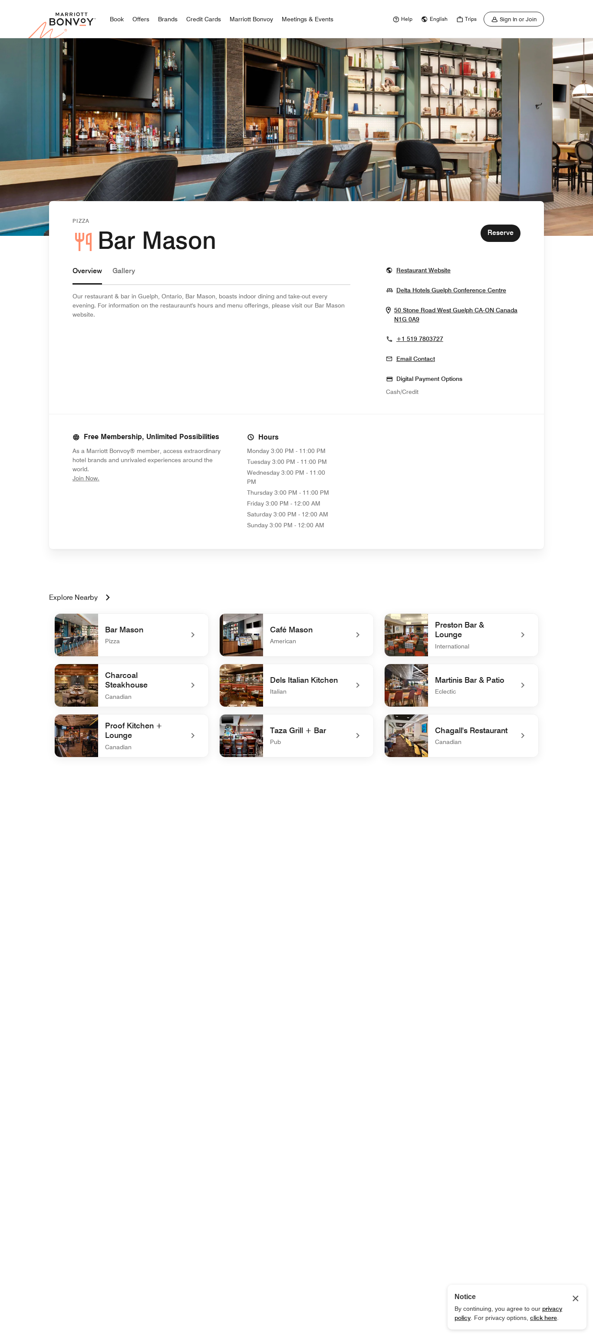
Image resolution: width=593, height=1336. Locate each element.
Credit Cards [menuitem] (203, 19)
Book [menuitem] (117, 19)
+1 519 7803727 (419, 338)
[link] (401, 19)
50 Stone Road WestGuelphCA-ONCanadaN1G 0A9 (455, 315)
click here (543, 1317)
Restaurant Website (423, 270)
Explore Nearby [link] (73, 597)
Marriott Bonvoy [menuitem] (251, 19)
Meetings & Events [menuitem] (307, 19)
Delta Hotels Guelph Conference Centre (451, 290)
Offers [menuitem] (140, 19)
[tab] (87, 275)
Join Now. (115, 478)
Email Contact (415, 358)
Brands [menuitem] (168, 19)
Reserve (501, 232)
